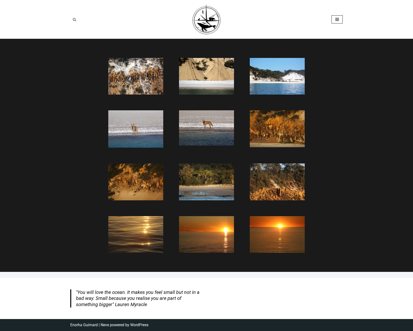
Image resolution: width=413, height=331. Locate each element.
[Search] (74, 19)
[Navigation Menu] (337, 19)
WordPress (139, 325)
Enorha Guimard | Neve (89, 325)
